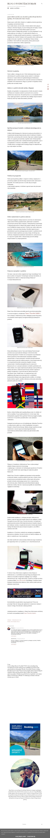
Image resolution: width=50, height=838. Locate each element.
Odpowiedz (13, 636)
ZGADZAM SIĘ (31, 836)
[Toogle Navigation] (8, 8)
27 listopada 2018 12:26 (21, 638)
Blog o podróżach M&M (21, 3)
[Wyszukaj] (42, 3)
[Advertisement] (25, 689)
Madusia (13, 628)
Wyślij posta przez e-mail (16, 619)
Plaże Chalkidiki (13, 621)
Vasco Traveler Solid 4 (32, 313)
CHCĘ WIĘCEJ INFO (20, 836)
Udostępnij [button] (9, 619)
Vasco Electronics (21, 580)
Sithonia (18, 621)
